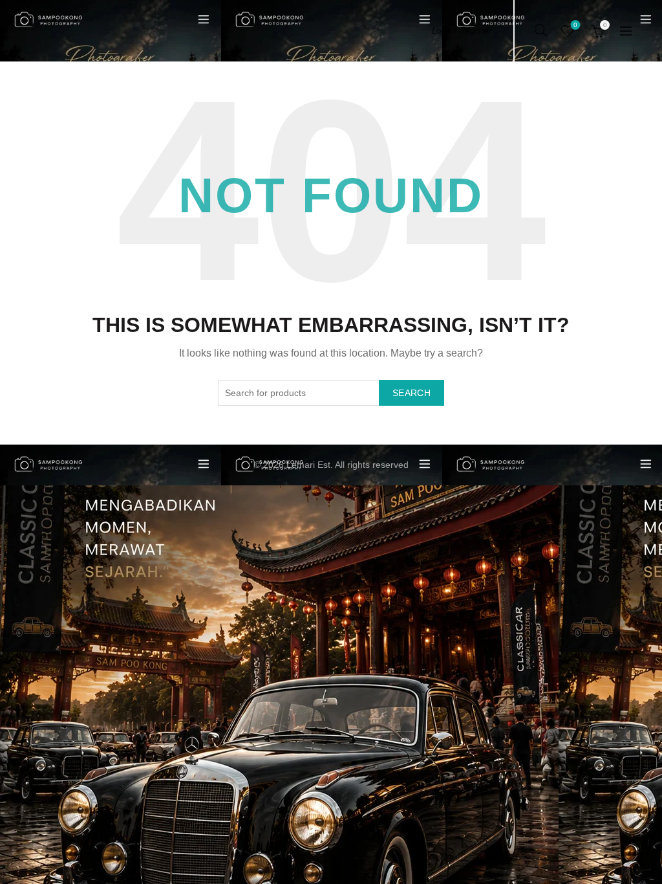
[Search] (541, 30)
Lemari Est (308, 464)
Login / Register (461, 31)
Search (411, 393)
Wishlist (575, 24)
